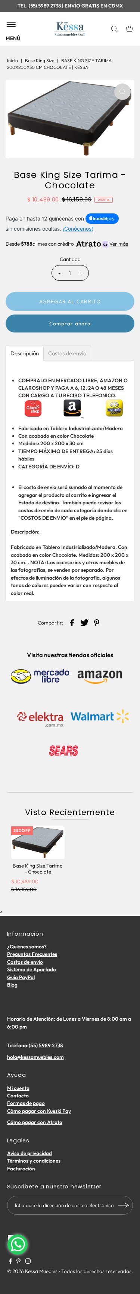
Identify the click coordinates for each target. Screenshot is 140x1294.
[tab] (25, 353)
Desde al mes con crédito (67, 243)
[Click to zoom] (122, 91)
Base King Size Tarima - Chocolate (38, 868)
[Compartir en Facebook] (72, 622)
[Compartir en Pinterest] (96, 622)
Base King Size (39, 60)
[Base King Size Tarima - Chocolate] (38, 842)
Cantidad (70, 259)
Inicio (12, 60)
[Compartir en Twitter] (84, 622)
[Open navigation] (11, 25)
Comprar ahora (69, 323)
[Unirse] (123, 1205)
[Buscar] (115, 28)
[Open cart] (129, 28)
